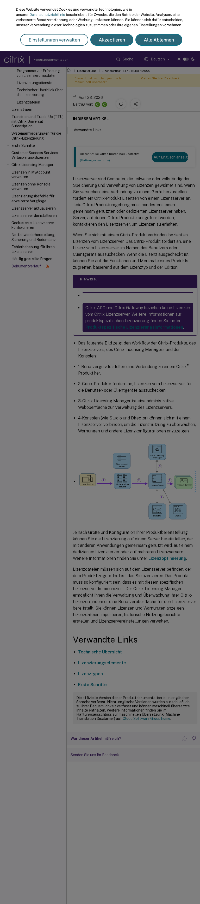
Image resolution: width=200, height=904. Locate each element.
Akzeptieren (112, 40)
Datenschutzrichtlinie (47, 14)
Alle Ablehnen (159, 40)
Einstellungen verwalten (54, 40)
